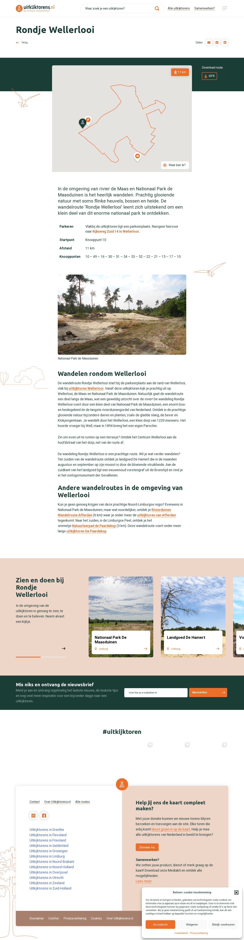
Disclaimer (37, 918)
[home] (48, 8)
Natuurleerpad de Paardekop (94, 526)
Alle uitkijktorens (179, 8)
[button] (236, 892)
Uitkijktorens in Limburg (47, 856)
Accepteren (160, 924)
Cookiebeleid (181, 933)
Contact (35, 802)
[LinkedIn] (225, 42)
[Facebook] (217, 42)
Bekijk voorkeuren (223, 924)
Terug (25, 42)
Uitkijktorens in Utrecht (46, 878)
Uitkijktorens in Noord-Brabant (52, 862)
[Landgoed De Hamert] (193, 616)
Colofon (53, 918)
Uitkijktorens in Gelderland (49, 846)
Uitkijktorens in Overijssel (49, 872)
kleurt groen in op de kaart (171, 829)
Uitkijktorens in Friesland (48, 840)
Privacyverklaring (199, 933)
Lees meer (144, 881)
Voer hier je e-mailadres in (143, 692)
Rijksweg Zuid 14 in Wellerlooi (115, 231)
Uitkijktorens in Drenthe (47, 830)
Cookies (96, 918)
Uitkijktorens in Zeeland (47, 883)
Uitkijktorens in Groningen (48, 851)
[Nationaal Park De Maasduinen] (121, 616)
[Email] (209, 42)
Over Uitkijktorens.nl (57, 802)
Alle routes (82, 802)
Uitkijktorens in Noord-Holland (52, 867)
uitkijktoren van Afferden (156, 515)
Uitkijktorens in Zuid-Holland (50, 888)
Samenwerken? (204, 8)
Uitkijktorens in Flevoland (48, 835)
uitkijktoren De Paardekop (86, 531)
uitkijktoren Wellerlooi (86, 388)
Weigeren (192, 924)
